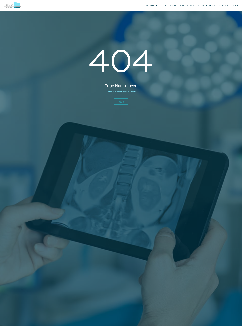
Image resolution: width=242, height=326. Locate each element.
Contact (234, 5)
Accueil (121, 101)
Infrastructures (186, 5)
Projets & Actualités (206, 5)
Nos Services (149, 5)
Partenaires (223, 5)
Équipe (163, 5)
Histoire (173, 5)
